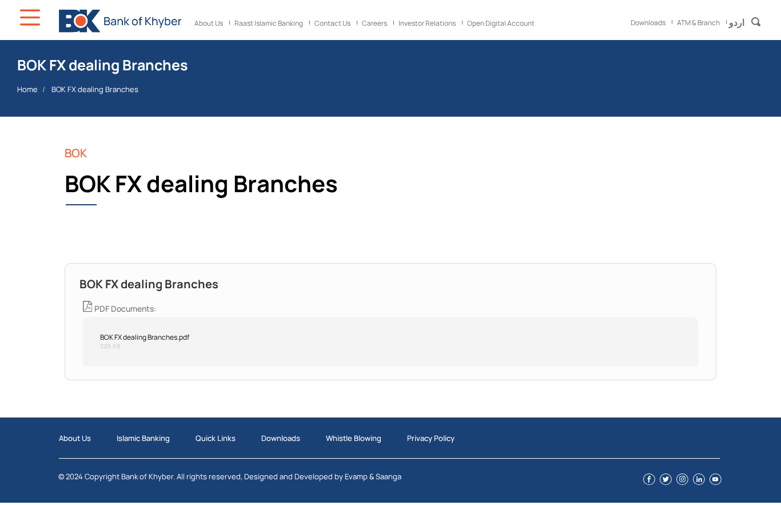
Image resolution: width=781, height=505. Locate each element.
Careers (374, 23)
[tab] (390, 278)
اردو (736, 22)
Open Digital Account (501, 23)
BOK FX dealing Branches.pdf (144, 337)
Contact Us (332, 23)
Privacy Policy (431, 438)
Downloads (648, 22)
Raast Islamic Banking (268, 23)
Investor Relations (427, 23)
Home (27, 89)
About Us (208, 23)
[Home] (120, 20)
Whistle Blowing (353, 438)
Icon (31, 17)
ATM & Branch (698, 22)
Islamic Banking (143, 438)
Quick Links (216, 438)
